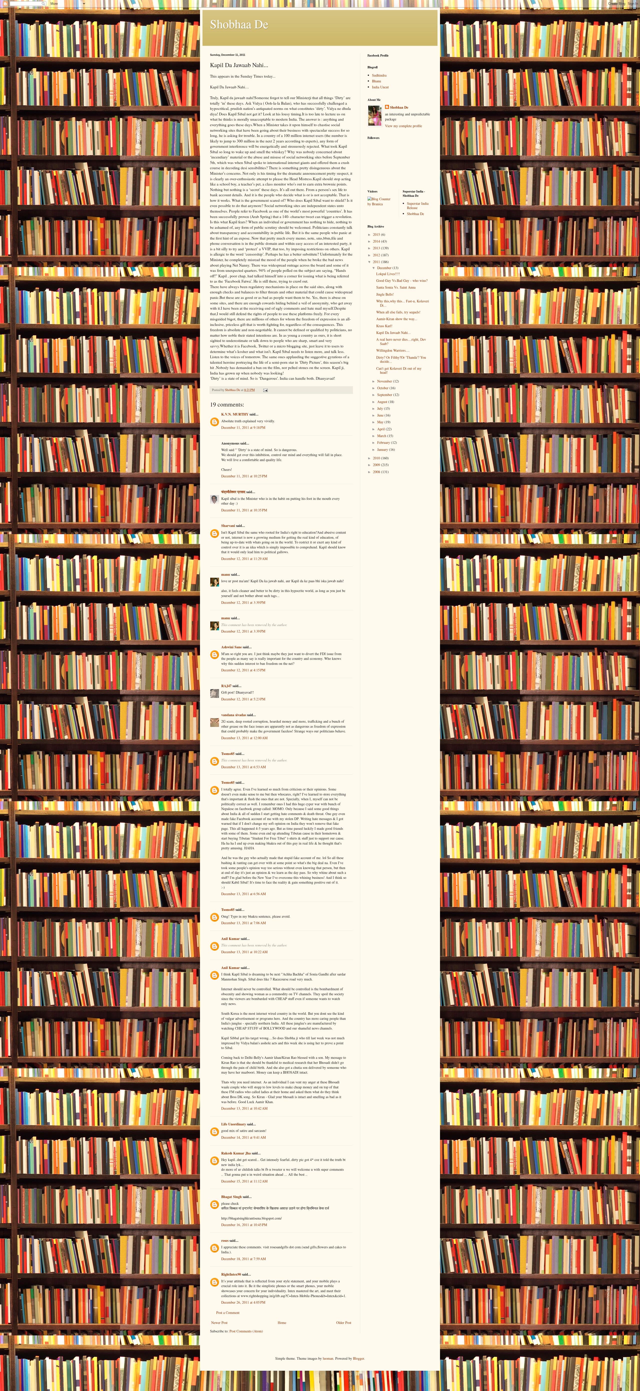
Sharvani (228, 525)
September (385, 394)
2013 (377, 248)
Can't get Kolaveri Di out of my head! (399, 370)
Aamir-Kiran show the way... (396, 318)
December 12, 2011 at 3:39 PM (243, 602)
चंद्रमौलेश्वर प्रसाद (233, 491)
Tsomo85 (227, 753)
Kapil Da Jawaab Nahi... (393, 332)
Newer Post (219, 1322)
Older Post (343, 1322)
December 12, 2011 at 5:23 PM (243, 699)
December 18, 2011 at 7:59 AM (243, 1258)
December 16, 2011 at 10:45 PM (244, 1224)
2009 (377, 464)
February (384, 442)
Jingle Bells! (385, 294)
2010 (377, 458)
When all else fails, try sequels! (398, 312)
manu (225, 574)
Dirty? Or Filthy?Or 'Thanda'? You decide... (401, 359)
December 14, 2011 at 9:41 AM (243, 1137)
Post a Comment (228, 1312)
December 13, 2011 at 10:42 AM (244, 1108)
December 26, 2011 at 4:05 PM (243, 1302)
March (382, 435)
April (381, 429)
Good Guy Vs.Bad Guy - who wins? (402, 280)
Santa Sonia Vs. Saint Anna (396, 287)
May (380, 422)
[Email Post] (265, 390)
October (383, 387)
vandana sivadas (233, 714)
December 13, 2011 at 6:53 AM (243, 766)
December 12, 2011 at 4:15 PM (243, 670)
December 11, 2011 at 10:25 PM (244, 476)
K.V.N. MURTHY (234, 414)
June (380, 415)
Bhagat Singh (231, 1196)
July (380, 408)
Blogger (358, 1358)
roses (224, 1240)
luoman (328, 1358)
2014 (377, 241)
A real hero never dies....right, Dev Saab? (401, 341)
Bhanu (376, 81)
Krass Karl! (384, 325)
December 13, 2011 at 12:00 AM (244, 737)
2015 (377, 234)
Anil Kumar (230, 938)
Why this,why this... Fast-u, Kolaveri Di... (402, 303)
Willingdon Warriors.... (393, 350)
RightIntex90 (231, 1274)
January (383, 449)
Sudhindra (379, 75)
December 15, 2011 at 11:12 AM (244, 1181)
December (384, 267)
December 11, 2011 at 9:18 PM (243, 427)
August (382, 401)
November (385, 381)
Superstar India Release (417, 205)
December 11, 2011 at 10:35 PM (244, 510)
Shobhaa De (239, 24)
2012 (377, 255)
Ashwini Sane (231, 647)
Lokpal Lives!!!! (388, 273)
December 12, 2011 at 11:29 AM (244, 558)
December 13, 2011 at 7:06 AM (243, 922)
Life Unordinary (233, 1124)
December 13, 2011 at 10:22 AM (244, 951)
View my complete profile (403, 125)
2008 (377, 471)
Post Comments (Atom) (246, 1331)
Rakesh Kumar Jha (236, 1153)
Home (282, 1322)
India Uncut (380, 87)
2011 (377, 261)
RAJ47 (226, 685)
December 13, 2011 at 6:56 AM (243, 893)
